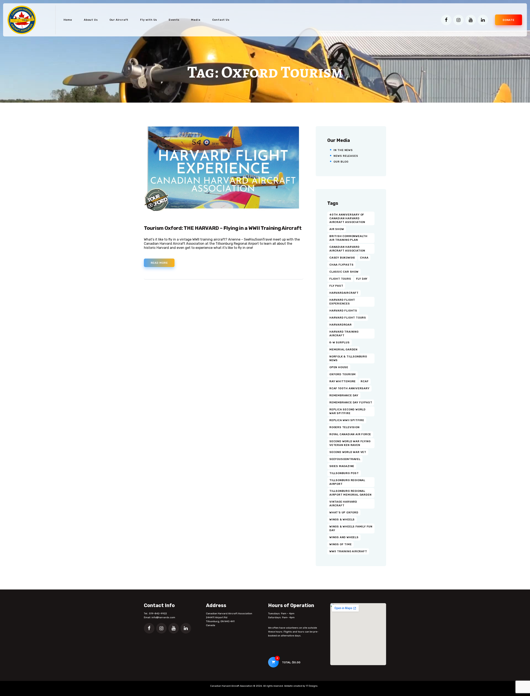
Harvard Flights (343, 310)
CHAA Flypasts (341, 264)
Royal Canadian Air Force (350, 434)
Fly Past (336, 285)
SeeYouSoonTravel (344, 459)
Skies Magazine (341, 466)
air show (336, 229)
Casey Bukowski (342, 257)
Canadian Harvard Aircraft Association (347, 248)
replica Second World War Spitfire (347, 411)
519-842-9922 (158, 613)
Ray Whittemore (342, 381)
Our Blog (341, 161)
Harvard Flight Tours (347, 317)
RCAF (365, 381)
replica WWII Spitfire (346, 420)
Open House (338, 367)
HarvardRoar (340, 324)
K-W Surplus (339, 342)
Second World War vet (347, 452)
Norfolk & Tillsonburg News (348, 358)
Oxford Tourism (342, 374)
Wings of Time (340, 544)
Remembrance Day (343, 395)
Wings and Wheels (344, 537)
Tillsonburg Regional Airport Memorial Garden (350, 492)
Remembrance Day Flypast (350, 402)
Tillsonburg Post (344, 473)
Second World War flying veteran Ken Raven (349, 443)
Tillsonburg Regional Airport (347, 482)
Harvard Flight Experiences (342, 301)
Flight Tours (340, 278)
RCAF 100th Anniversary (349, 388)
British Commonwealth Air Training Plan (348, 238)
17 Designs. (312, 686)
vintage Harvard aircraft (343, 503)
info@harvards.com (163, 617)
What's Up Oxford (343, 512)
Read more (159, 262)
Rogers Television (344, 427)
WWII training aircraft (348, 551)
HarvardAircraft (344, 292)
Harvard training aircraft (344, 333)
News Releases (346, 155)
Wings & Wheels (342, 519)
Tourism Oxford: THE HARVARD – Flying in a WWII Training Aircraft (223, 228)
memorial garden (343, 349)
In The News (343, 150)
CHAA (364, 257)
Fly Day (362, 278)
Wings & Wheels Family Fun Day (350, 528)
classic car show (344, 271)
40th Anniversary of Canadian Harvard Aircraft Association (347, 218)
